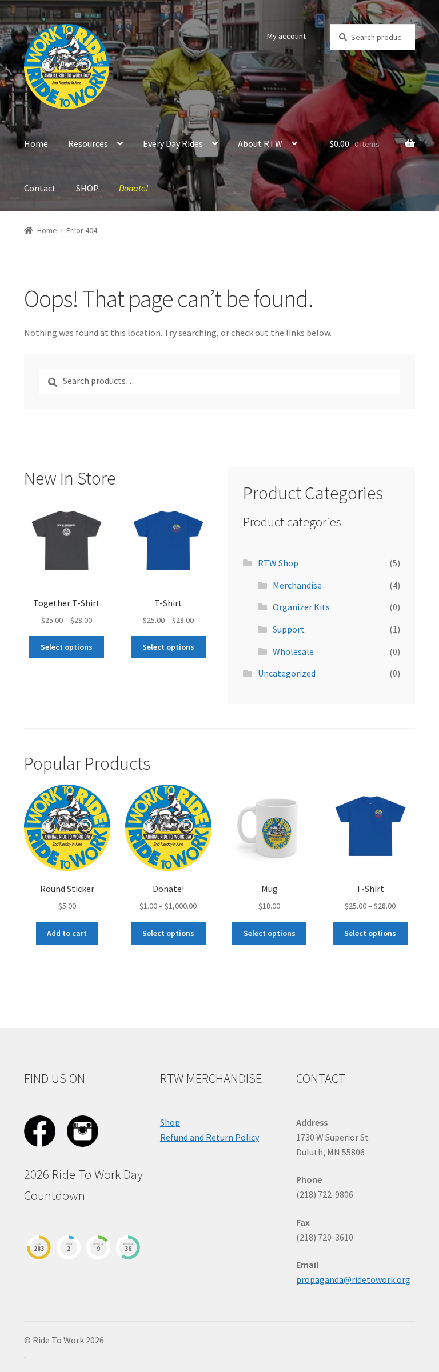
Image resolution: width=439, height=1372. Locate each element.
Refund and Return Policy (209, 1137)
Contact (40, 188)
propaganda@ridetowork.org (353, 1279)
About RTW (260, 143)
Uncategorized (287, 673)
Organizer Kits (301, 607)
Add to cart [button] (67, 933)
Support (289, 629)
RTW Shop (278, 563)
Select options (67, 647)
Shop (170, 1122)
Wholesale (293, 651)
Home (36, 143)
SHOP (87, 188)
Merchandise (297, 585)
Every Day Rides (173, 143)
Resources (88, 143)
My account (286, 36)
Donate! (134, 188)
